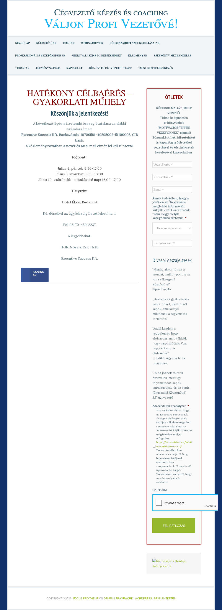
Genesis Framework (118, 598)
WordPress (143, 598)
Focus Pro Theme (85, 598)
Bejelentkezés (165, 598)
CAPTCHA (159, 490)
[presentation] (185, 502)
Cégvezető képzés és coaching (111, 12)
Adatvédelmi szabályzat (170, 406)
